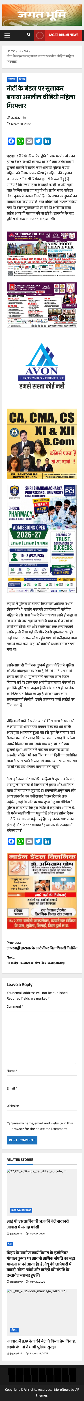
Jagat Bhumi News (63, 35)
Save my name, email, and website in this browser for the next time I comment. (42, 1126)
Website (13, 1106)
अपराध (11, 79)
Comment (15, 1007)
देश (10, 1244)
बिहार (22, 79)
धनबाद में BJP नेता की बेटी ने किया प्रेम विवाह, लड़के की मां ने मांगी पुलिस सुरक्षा (41, 1344)
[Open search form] (28, 35)
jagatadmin (18, 118)
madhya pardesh (21, 1210)
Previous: (42, 946)
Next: (36, 961)
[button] (7, 35)
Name (12, 1071)
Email (12, 1089)
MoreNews (62, 1390)
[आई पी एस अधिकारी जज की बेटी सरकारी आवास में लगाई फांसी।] (42, 1192)
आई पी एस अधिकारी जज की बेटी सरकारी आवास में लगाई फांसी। (38, 1225)
